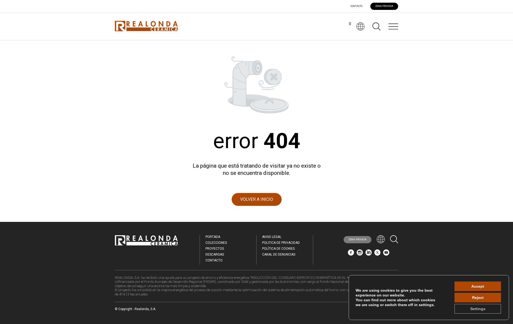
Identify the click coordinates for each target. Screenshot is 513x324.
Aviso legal (271, 237)
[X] (377, 254)
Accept (477, 286)
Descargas (214, 254)
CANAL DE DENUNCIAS (278, 254)
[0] (345, 26)
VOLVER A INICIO (256, 199)
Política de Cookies (278, 248)
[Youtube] (386, 254)
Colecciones (216, 243)
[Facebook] (351, 254)
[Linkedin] (369, 254)
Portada (212, 237)
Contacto (356, 6)
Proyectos (214, 248)
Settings (477, 309)
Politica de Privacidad (281, 243)
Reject (478, 297)
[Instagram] (360, 254)
